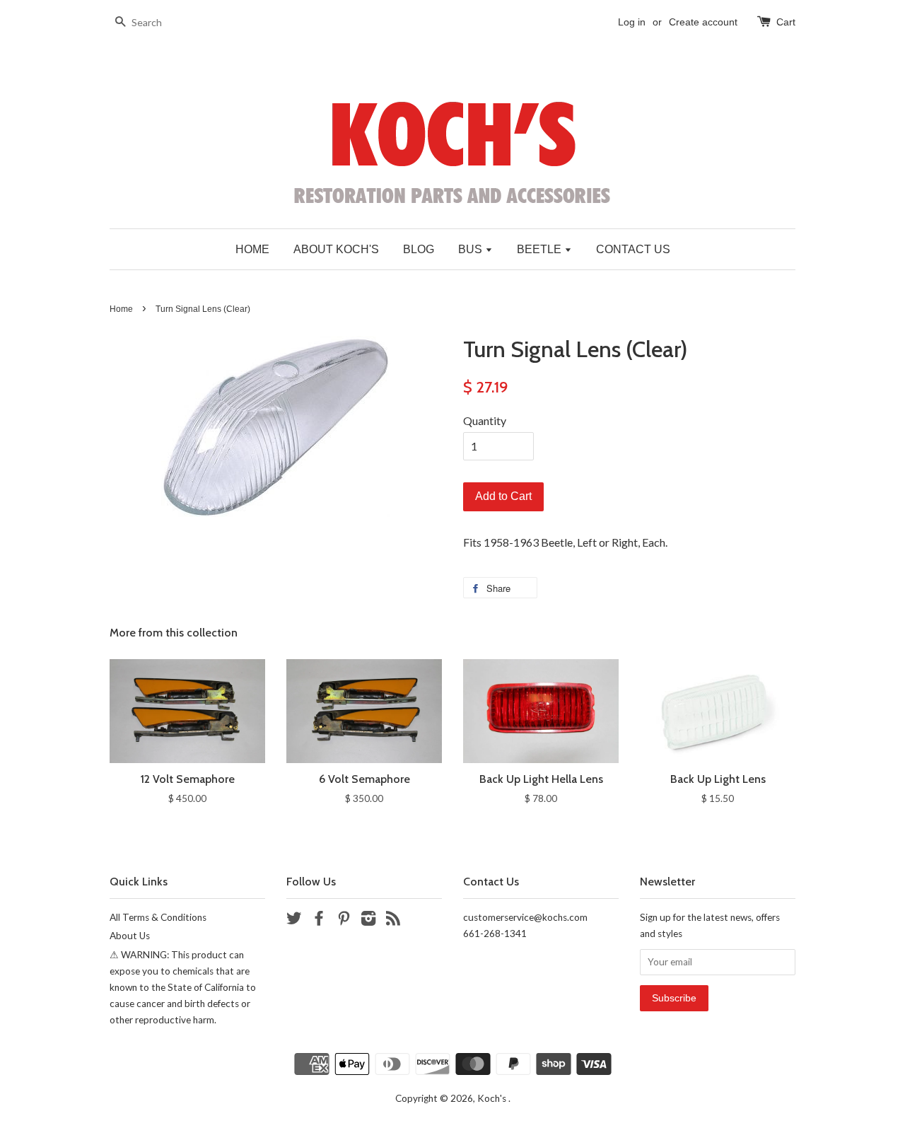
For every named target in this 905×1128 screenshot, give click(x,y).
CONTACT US (633, 249)
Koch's (492, 1098)
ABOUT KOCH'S (336, 249)
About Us (130, 935)
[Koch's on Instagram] (368, 920)
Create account (703, 22)
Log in (632, 22)
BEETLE (540, 249)
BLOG (418, 249)
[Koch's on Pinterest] (343, 920)
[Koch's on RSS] (393, 920)
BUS (471, 249)
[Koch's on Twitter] (294, 920)
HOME (252, 249)
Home (121, 309)
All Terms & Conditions (158, 917)
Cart (785, 22)
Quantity (484, 420)
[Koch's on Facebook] (319, 920)
